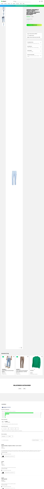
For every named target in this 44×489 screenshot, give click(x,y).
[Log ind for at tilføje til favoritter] (13, 356)
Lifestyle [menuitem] (14, 3)
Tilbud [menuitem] (21, 3)
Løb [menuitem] (11, 3)
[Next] (42, 353)
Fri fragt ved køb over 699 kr (33, 33)
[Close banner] (42, 5)
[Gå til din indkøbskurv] (42, 1)
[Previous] (40, 353)
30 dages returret (31, 35)
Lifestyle (20, 388)
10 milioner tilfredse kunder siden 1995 (34, 37)
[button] (3, 11)
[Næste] (21, 347)
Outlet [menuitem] (23, 3)
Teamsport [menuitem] (17, 3)
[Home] (3, 1)
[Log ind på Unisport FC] (40, 1)
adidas (24, 388)
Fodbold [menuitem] (2, 3)
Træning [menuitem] (9, 3)
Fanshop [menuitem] (5, 3)
